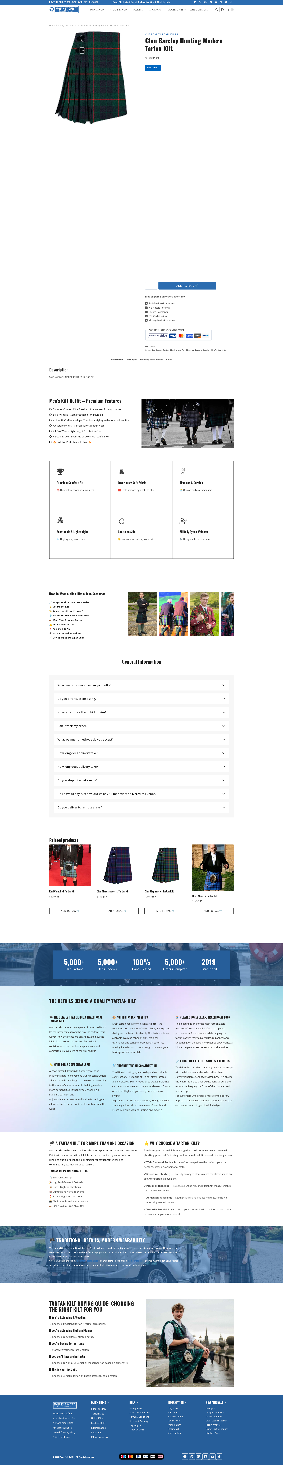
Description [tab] (117, 359)
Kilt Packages (98, 1427)
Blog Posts (173, 1408)
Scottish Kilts (208, 350)
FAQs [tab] (169, 359)
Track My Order (137, 1429)
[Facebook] (195, 2)
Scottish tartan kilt (87, 1260)
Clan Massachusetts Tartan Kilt (113, 891)
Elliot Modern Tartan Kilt (205, 896)
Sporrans (96, 1432)
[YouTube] (216, 2)
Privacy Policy (135, 1408)
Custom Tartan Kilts (161, 34)
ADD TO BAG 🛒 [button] (70, 911)
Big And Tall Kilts (181, 350)
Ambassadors (174, 1433)
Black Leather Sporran (216, 1420)
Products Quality (175, 1416)
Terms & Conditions (139, 1416)
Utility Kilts (97, 1418)
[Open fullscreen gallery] (130, 123)
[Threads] (221, 2)
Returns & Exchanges (139, 1421)
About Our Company (139, 1412)
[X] (200, 2)
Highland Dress (213, 1433)
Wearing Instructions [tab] (151, 359)
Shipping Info (135, 1425)
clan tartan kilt (135, 1260)
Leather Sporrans (214, 1416)
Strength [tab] (132, 359)
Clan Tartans (196, 350)
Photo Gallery (174, 1424)
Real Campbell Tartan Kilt (62, 891)
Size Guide (172, 1412)
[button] (225, 9)
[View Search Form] (216, 9)
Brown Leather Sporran (217, 1429)
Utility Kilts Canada (215, 1412)
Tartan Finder (174, 1420)
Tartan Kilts (220, 350)
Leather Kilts (98, 1423)
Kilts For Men (98, 1409)
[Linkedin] (226, 2)
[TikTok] (231, 2)
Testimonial (173, 1429)
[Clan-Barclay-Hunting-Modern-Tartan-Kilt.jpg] (91, 78)
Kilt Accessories (99, 1437)
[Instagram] (205, 2)
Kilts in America (213, 1424)
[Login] (223, 9)
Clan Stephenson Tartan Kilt (159, 891)
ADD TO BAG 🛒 (187, 286)
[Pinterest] (210, 2)
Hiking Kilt (210, 1408)
